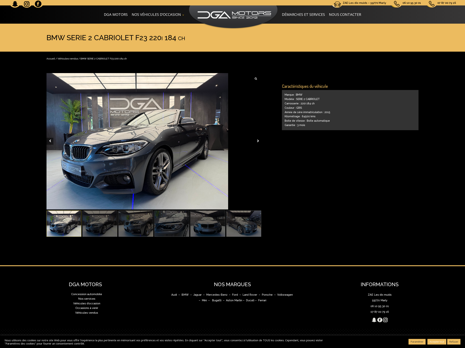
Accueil (50, 58)
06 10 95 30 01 (412, 3)
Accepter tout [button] (437, 341)
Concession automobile (86, 294)
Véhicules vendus (68, 58)
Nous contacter (345, 14)
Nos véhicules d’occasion (156, 14)
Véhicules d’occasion (86, 303)
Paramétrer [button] (417, 341)
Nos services (86, 298)
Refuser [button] (453, 341)
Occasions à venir (86, 308)
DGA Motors (116, 14)
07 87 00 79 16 (446, 3)
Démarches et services (303, 14)
